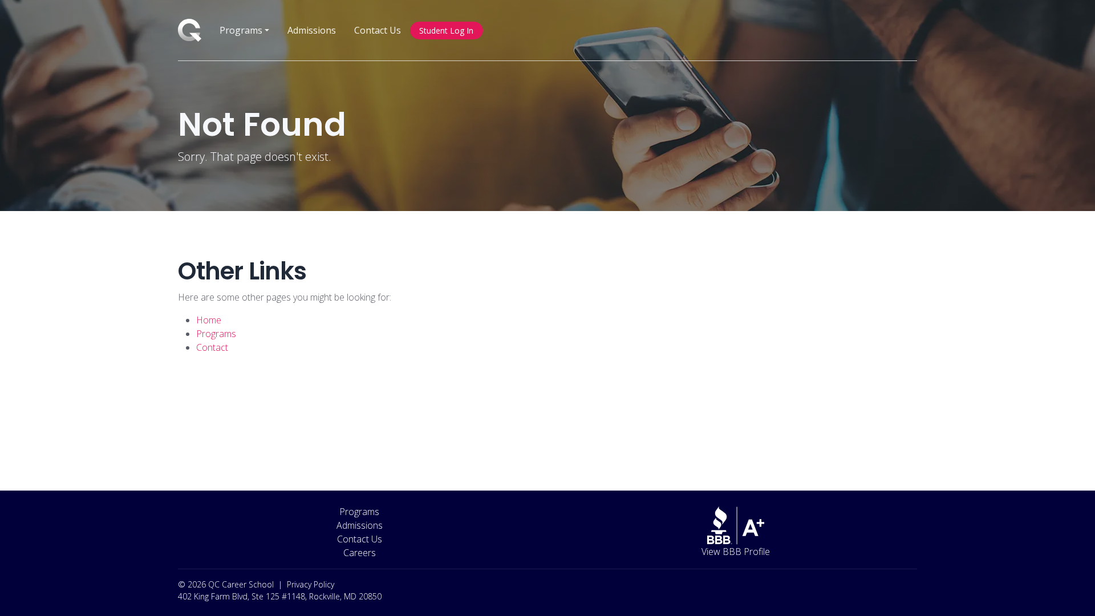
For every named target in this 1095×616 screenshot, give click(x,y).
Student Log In (446, 30)
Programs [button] (241, 30)
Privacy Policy (310, 584)
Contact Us (377, 30)
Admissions (311, 30)
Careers (359, 552)
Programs (359, 511)
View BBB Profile (735, 551)
